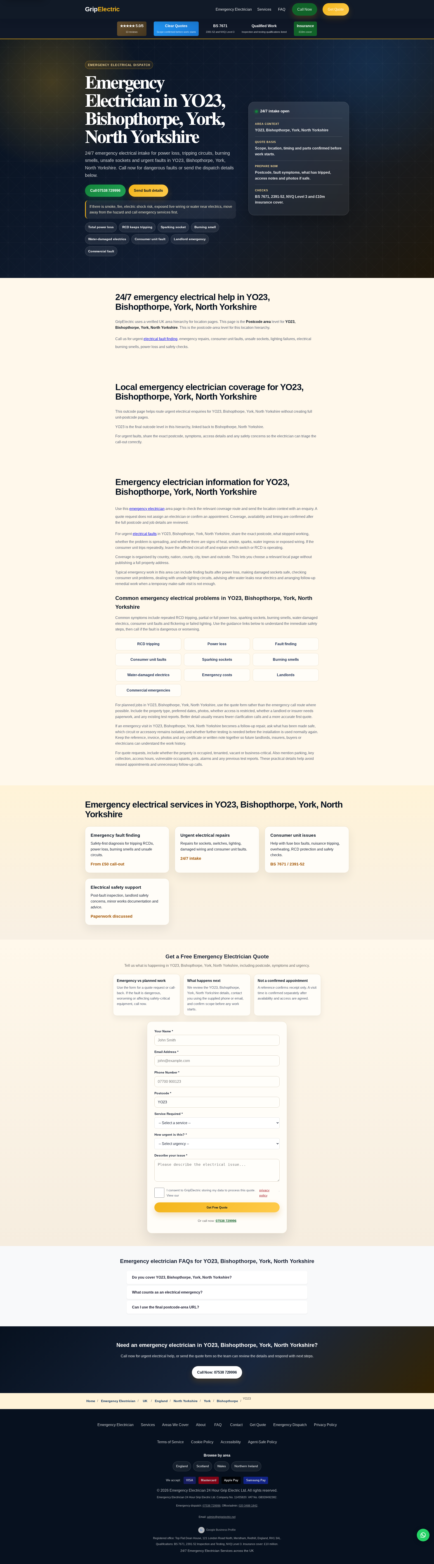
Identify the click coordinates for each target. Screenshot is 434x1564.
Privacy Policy (325, 1425)
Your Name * (163, 1031)
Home (90, 1401)
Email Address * (166, 1052)
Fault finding (286, 644)
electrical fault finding (160, 339)
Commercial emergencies (148, 690)
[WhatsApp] (423, 1535)
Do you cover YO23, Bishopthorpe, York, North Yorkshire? (182, 1277)
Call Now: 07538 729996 (217, 1372)
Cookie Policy (202, 1442)
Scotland (202, 1466)
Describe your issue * (170, 1155)
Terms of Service (170, 1442)
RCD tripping (148, 644)
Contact (236, 1425)
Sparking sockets (217, 659)
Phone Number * (166, 1072)
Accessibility (231, 1442)
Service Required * (168, 1114)
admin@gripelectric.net (221, 1517)
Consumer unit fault (150, 239)
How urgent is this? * (170, 1134)
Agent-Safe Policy (262, 1442)
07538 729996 (226, 1221)
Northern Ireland (246, 1466)
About (200, 1425)
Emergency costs (217, 675)
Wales (221, 1466)
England (161, 1401)
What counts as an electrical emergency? (167, 1292)
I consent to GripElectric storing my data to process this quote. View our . (223, 1192)
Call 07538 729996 (105, 190)
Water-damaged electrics (107, 239)
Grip (102, 9)
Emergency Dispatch (290, 1425)
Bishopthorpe (227, 1401)
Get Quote (336, 9)
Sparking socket (173, 227)
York (207, 1401)
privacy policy (264, 1192)
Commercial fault (101, 251)
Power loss (217, 644)
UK (145, 1401)
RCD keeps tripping (137, 227)
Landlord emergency (190, 239)
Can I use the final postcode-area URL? (165, 1307)
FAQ (281, 9)
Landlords (286, 675)
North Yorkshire (186, 1401)
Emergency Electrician (234, 9)
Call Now (304, 9)
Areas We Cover (175, 1425)
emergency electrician (147, 509)
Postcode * (162, 1093)
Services (264, 9)
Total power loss (101, 227)
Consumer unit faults (148, 659)
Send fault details (148, 190)
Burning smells (286, 659)
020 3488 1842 (248, 1505)
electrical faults (145, 534)
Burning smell (205, 227)
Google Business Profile (218, 1530)
